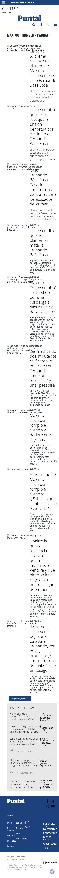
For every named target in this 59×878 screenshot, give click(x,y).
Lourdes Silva (27, 772)
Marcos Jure (26, 751)
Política (10, 846)
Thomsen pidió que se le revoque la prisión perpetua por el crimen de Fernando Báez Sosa (43, 126)
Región (19, 828)
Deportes (11, 835)
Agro (27, 826)
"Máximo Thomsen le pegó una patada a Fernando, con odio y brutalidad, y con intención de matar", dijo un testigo (43, 648)
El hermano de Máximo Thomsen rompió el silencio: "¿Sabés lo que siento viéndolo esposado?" (43, 491)
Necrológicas (22, 838)
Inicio (9, 822)
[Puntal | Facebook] (41, 25)
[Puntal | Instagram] (47, 806)
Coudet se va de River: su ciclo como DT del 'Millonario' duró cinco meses (23, 785)
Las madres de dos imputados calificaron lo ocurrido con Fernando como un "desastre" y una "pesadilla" (43, 368)
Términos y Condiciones (16, 856)
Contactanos (50, 833)
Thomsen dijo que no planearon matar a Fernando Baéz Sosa (42, 242)
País (18, 833)
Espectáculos (22, 822)
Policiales (11, 840)
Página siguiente (19, 698)
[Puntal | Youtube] (55, 25)
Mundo (28, 821)
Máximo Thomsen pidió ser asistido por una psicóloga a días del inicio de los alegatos (43, 297)
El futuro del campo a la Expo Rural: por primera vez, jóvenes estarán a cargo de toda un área (24, 764)
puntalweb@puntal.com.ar (21, 869)
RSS (46, 847)
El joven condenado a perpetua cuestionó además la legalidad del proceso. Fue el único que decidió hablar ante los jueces (42, 266)
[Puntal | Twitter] (48, 25)
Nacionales (34, 45)
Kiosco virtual (47, 838)
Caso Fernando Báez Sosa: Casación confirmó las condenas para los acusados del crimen (43, 187)
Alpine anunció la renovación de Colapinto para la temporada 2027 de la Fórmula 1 (24, 718)
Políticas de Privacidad (17, 859)
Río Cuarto (10, 829)
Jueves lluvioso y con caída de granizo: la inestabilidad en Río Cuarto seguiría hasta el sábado (24, 730)
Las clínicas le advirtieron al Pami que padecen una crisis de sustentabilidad (24, 741)
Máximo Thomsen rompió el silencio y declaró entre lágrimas (42, 427)
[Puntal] (16, 803)
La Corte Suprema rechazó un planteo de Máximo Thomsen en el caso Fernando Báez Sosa (43, 68)
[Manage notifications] (52, 871)
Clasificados (50, 843)
